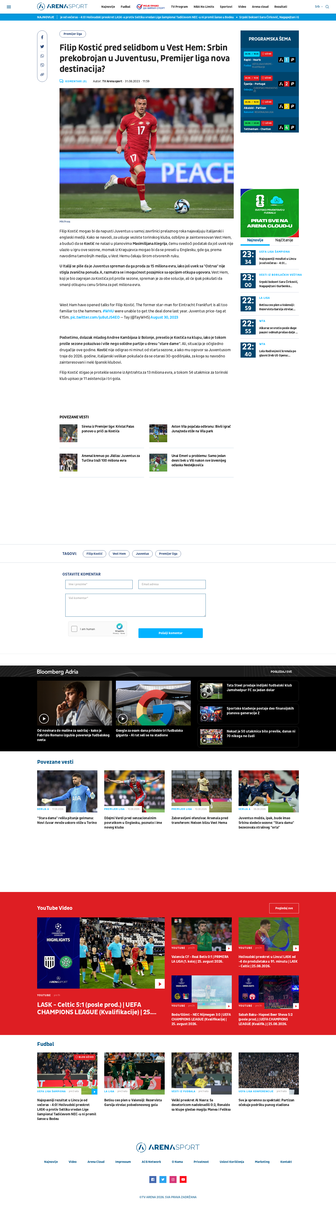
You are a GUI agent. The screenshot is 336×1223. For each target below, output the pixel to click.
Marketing (262, 1162)
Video (242, 7)
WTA (262, 321)
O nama (177, 1162)
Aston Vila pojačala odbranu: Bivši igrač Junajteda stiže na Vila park (201, 428)
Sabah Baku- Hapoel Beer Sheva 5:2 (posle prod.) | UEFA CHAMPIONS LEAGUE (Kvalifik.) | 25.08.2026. (266, 1019)
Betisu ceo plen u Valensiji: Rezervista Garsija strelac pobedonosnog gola (277, 307)
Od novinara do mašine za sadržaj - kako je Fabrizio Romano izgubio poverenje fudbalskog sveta (73, 735)
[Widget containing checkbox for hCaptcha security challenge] (97, 628)
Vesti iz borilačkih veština (280, 274)
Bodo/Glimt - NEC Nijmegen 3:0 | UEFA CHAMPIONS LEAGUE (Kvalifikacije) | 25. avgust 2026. (201, 1019)
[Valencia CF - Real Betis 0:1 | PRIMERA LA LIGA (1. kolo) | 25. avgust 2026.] (202, 934)
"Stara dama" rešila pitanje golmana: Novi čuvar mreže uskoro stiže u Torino (67, 820)
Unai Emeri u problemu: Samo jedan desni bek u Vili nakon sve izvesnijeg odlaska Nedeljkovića (199, 460)
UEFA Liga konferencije (256, 1091)
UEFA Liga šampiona (274, 251)
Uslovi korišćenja (232, 1162)
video (73, 1162)
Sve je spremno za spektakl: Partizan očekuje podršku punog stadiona (266, 1102)
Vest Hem (119, 554)
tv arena (149, 1197)
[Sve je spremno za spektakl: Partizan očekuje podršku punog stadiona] (269, 1073)
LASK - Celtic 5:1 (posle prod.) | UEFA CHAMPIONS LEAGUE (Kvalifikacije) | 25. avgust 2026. (94, 1008)
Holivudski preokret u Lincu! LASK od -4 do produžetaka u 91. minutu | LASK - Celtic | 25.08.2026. (268, 961)
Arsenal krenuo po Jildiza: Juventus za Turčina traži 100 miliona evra (111, 458)
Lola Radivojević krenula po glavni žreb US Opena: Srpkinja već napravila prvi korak (277, 353)
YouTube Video (55, 908)
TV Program (179, 7)
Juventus (142, 554)
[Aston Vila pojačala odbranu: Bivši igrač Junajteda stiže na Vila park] (158, 433)
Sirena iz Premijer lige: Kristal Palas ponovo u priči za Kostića (108, 428)
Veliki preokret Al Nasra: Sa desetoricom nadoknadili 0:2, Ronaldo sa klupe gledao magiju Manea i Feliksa (201, 1105)
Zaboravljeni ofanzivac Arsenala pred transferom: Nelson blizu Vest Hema (200, 820)
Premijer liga (73, 34)
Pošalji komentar (171, 633)
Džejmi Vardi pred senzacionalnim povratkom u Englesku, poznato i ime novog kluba (133, 823)
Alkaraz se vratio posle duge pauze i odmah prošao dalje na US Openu (279, 330)
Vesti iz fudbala (183, 1091)
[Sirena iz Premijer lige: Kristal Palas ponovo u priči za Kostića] (68, 433)
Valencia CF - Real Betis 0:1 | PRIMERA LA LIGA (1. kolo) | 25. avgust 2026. (200, 959)
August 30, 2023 (164, 317)
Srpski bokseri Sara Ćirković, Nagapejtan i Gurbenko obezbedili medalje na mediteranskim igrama (254, 17)
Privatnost (201, 1162)
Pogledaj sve (281, 672)
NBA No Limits (204, 7)
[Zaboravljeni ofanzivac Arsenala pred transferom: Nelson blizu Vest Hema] (202, 791)
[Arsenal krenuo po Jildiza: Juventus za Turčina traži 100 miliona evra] (68, 463)
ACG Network (151, 1162)
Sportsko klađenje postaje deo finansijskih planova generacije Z (260, 710)
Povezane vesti (74, 417)
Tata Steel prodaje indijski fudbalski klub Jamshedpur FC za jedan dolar (259, 687)
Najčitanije (284, 240)
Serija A (43, 809)
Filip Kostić (94, 554)
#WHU (108, 311)
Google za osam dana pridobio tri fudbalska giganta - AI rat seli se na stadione (149, 733)
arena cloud (96, 1162)
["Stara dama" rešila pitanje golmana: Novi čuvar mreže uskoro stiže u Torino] (67, 791)
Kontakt (286, 1162)
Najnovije (108, 7)
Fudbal (125, 7)
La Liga (264, 298)
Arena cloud (260, 7)
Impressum (123, 1162)
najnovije (51, 1162)
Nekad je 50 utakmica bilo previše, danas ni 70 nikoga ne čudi (261, 733)
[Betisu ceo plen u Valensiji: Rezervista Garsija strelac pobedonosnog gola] (134, 1073)
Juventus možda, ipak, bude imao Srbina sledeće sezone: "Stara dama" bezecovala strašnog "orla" (266, 823)
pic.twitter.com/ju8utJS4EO (95, 317)
